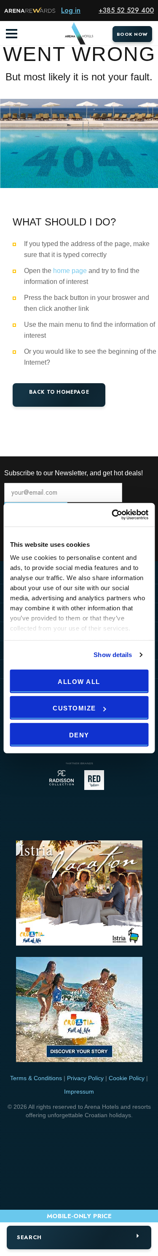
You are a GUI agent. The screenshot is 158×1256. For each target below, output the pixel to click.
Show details (113, 654)
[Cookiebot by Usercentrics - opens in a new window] (112, 514)
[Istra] (79, 894)
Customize (74, 708)
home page (70, 270)
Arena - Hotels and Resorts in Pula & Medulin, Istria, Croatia (79, 33)
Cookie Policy (127, 1078)
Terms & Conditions (36, 1078)
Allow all (79, 681)
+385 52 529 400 (126, 10)
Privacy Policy (85, 1078)
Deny (79, 734)
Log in (70, 10)
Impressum (79, 1091)
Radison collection (61, 780)
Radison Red (96, 780)
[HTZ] (79, 1011)
